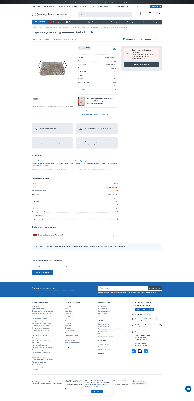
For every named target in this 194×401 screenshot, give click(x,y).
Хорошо (97, 391)
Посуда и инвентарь (38, 357)
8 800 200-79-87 (122, 6)
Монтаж (101, 334)
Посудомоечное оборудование (42, 313)
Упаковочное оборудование (41, 330)
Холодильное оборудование (41, 326)
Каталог (42, 22)
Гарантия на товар (104, 349)
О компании (102, 306)
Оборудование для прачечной (41, 350)
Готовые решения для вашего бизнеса (110, 329)
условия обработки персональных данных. (96, 385)
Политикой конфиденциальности (146, 292)
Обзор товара (36, 39)
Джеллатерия (69, 330)
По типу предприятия (76, 22)
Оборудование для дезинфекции (42, 347)
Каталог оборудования (40, 302)
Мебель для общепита (39, 367)
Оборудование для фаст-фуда (41, 323)
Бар (66, 318)
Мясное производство (72, 343)
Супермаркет (69, 313)
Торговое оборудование (39, 362)
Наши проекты (103, 309)
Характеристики (56, 39)
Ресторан (68, 306)
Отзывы (73, 39)
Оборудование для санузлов (41, 352)
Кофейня (68, 326)
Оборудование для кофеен (40, 321)
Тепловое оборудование (40, 309)
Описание (46, 39)
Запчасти (35, 369)
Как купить (156, 22)
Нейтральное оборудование (41, 328)
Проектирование (116, 22)
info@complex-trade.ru (100, 6)
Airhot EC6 (77, 161)
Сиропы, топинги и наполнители (42, 360)
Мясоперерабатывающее (40, 345)
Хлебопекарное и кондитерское (42, 311)
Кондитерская (69, 321)
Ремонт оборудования (105, 336)
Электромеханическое (39, 316)
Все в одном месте (104, 324)
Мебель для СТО (37, 343)
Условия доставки (104, 347)
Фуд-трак (68, 333)
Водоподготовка (37, 333)
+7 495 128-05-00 (143, 302)
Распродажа (57, 22)
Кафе (67, 309)
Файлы (66, 39)
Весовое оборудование (39, 335)
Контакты (101, 353)
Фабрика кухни (70, 340)
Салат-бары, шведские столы (41, 340)
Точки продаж (36, 364)
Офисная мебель (37, 355)
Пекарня (68, 323)
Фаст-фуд (68, 311)
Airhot (114, 54)
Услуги (145, 22)
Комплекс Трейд (104, 302)
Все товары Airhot (84, 111)
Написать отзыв (42, 273)
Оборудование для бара (39, 318)
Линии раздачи (37, 338)
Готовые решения (132, 22)
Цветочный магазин (71, 335)
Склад (67, 338)
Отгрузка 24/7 (103, 331)
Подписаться (154, 288)
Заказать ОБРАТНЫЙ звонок (144, 309)
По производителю (98, 22)
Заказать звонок (156, 6)
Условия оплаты (103, 344)
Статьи (100, 316)
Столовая (68, 328)
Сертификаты (102, 313)
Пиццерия (68, 316)
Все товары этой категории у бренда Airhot (92, 114)
